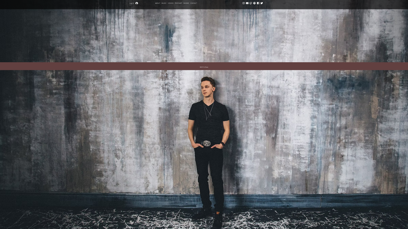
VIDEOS (171, 3)
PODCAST (179, 3)
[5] (258, 3)
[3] (247, 3)
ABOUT (158, 3)
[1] (250, 3)
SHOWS (186, 3)
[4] (254, 3)
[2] (243, 3)
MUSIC (165, 3)
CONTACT (193, 3)
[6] (261, 3)
